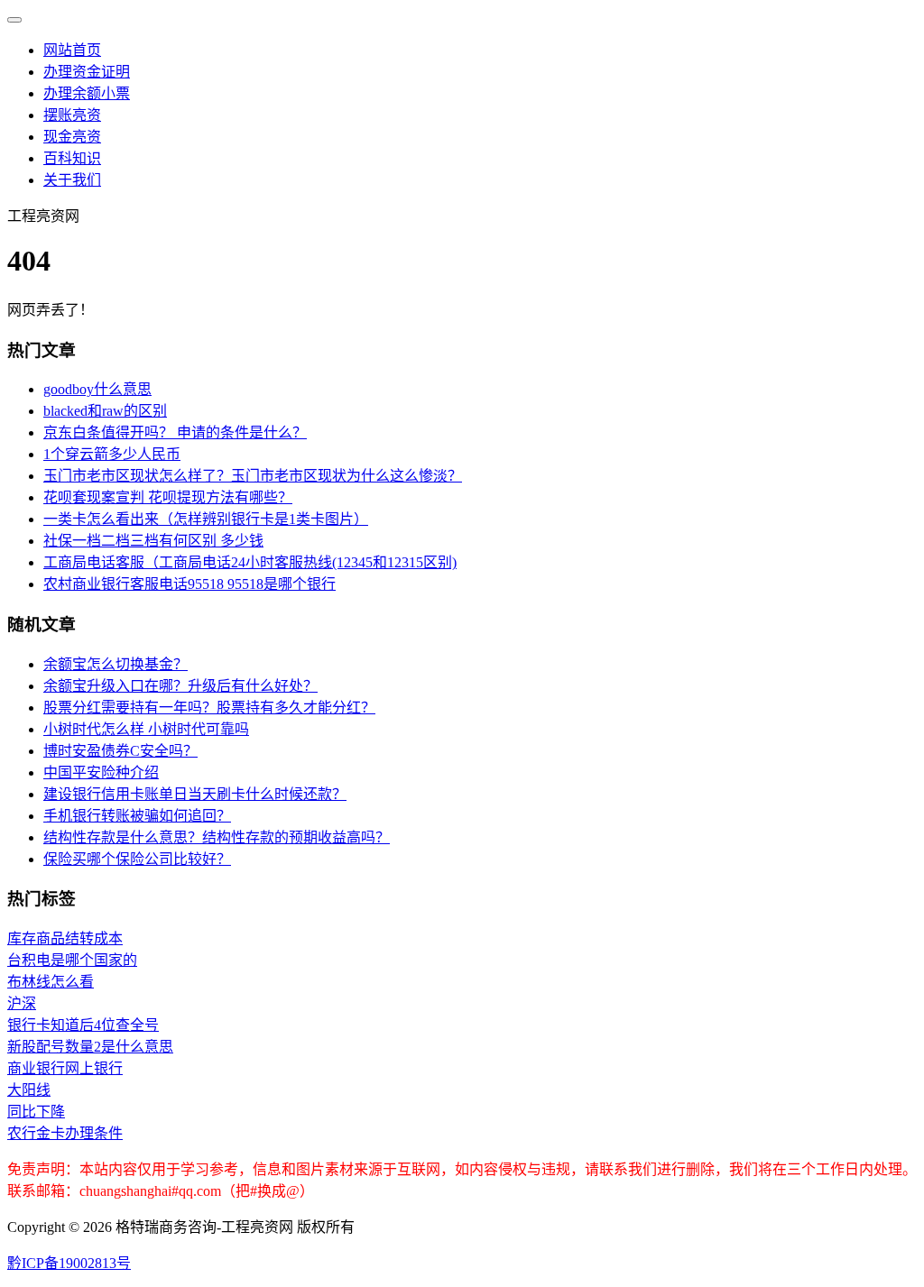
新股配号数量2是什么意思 (90, 1046)
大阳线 (29, 1090)
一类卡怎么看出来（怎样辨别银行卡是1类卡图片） (205, 519)
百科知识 (72, 158)
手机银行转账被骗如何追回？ (137, 815)
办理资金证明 (86, 71)
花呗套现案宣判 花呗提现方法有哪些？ (167, 497)
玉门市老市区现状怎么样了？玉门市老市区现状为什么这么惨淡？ (252, 475)
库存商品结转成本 (65, 938)
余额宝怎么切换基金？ (115, 664)
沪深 (21, 1003)
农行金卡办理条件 (65, 1133)
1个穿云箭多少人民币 (111, 454)
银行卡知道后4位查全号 (83, 1025)
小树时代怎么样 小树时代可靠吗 (146, 729)
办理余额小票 (86, 93)
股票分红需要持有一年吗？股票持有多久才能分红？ (209, 707)
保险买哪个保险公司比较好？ (137, 859)
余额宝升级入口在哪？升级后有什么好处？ (180, 686)
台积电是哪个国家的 (72, 960)
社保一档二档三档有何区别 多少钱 (153, 540)
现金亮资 (72, 136)
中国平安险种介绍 (101, 772)
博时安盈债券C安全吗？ (120, 750)
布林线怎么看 (50, 981)
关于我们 (72, 180)
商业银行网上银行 (65, 1068)
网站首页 (72, 50)
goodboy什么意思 (97, 389)
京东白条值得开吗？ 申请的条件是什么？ (175, 432)
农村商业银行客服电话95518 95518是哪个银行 (189, 584)
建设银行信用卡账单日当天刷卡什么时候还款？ (194, 794)
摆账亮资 (72, 115)
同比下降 (36, 1111)
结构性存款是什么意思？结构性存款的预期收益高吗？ (216, 837)
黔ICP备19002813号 (69, 1263)
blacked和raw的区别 (105, 410)
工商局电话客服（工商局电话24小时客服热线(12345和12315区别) (250, 562)
